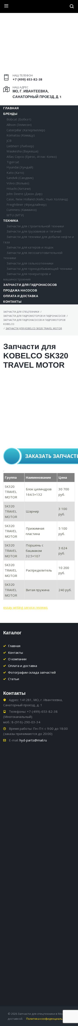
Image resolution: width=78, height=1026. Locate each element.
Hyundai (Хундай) (19, 167)
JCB (8, 140)
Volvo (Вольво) (17, 183)
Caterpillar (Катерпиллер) (25, 130)
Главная (11, 108)
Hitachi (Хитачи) (18, 188)
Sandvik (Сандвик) (20, 178)
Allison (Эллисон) (19, 124)
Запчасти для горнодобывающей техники (39, 268)
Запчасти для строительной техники (35, 226)
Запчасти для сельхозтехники (29, 263)
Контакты (12, 301)
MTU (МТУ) (15, 215)
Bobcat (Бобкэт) (18, 119)
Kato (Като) (15, 172)
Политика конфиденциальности (48, 1019)
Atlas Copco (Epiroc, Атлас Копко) (31, 156)
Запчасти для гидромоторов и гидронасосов (34, 315)
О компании (17, 659)
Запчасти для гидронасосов (30, 285)
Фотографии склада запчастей (32, 672)
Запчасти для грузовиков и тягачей (33, 231)
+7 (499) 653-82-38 (27, 79)
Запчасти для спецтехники (21, 311)
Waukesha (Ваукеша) (22, 151)
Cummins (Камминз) (21, 209)
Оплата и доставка (20, 296)
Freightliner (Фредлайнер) (26, 204)
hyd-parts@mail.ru (33, 740)
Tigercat (12, 162)
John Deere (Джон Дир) (24, 194)
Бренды (10, 114)
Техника (10, 220)
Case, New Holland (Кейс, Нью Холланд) (37, 199)
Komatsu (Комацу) (20, 135)
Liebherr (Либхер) (20, 146)
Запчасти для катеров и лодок (30, 247)
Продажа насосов (20, 290)
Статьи (13, 679)
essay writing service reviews (25, 607)
